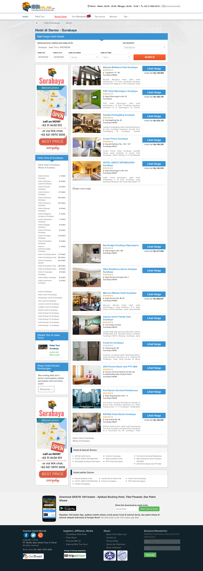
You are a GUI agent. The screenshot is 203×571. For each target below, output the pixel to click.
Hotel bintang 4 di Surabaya (48, 316)
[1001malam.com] (38, 6)
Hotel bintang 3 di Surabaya (48, 319)
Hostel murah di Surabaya (48, 310)
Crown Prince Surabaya (137, 478)
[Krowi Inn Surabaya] (107, 351)
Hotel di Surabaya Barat (47, 254)
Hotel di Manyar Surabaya (44, 209)
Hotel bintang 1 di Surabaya (48, 325)
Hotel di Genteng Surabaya (44, 198)
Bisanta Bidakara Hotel (83, 478)
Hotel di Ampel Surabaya (43, 177)
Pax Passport (128, 43)
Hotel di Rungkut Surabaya (44, 236)
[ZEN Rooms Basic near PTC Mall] (107, 375)
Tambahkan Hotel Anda (76, 534)
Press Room (71, 537)
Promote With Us (73, 540)
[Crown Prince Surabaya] (107, 147)
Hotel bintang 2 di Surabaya (48, 322)
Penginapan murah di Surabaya (50, 297)
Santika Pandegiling (82, 484)
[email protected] (172, 6)
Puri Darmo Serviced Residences (149, 456)
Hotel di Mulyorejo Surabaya (45, 220)
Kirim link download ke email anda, (131, 505)
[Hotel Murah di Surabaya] (52, 440)
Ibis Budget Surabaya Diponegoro (87, 461)
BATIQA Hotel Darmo (83, 456)
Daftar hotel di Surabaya (83, 438)
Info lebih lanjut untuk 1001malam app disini (120, 517)
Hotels (26, 16)
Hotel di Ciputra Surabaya (44, 187)
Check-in (41, 53)
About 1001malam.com (116, 534)
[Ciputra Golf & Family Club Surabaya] (107, 326)
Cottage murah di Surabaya (48, 307)
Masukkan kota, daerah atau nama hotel (55, 43)
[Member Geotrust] (33, 555)
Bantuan (114, 16)
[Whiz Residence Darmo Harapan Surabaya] (107, 277)
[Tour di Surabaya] (51, 350)
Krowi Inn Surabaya (113, 456)
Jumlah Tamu (105, 53)
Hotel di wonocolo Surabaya (45, 281)
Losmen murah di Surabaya (48, 304)
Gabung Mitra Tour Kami (77, 544)
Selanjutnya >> (46, 389)
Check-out (57, 53)
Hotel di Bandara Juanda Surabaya (45, 182)
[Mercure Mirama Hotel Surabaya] (107, 301)
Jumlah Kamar (74, 53)
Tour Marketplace (79, 16)
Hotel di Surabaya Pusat (47, 257)
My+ (126, 16)
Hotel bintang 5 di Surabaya (48, 313)
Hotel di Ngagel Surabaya (44, 225)
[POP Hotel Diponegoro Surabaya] (107, 99)
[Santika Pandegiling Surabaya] (107, 123)
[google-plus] (40, 537)
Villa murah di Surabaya (47, 301)
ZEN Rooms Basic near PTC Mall (149, 463)
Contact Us (111, 537)
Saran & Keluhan (113, 547)
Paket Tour (40, 16)
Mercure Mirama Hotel (114, 458)
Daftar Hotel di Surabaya (49, 164)
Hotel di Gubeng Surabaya (44, 204)
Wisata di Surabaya (46, 167)
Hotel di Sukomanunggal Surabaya (44, 248)
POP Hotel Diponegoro (114, 461)
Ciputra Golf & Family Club (111, 478)
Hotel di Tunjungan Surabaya (45, 273)
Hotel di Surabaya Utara (47, 269)
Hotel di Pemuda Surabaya (44, 231)
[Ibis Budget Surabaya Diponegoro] (107, 253)
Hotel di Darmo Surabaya (43, 193)
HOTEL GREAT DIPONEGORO (86, 458)
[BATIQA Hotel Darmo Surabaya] (107, 422)
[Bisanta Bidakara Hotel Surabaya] (107, 75)
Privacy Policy (112, 540)
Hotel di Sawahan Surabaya (45, 242)
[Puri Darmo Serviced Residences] (107, 398)
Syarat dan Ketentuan (115, 544)
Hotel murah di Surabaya (47, 294)
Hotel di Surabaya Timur (47, 266)
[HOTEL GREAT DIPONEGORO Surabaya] (107, 172)
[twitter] (33, 537)
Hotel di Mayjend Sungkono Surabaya (46, 214)
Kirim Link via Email (149, 508)
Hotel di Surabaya (45, 291)
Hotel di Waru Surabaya (47, 277)
